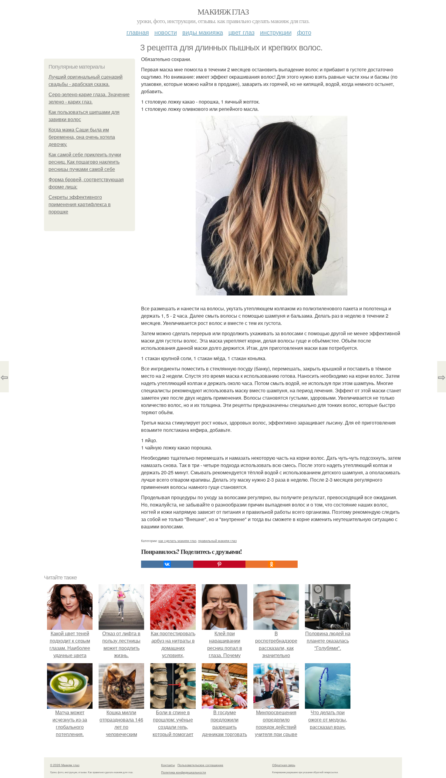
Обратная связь (283, 765)
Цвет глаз (241, 32)
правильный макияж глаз (217, 540)
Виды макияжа (202, 32)
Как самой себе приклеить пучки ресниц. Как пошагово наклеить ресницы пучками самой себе (85, 162)
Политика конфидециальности (183, 772)
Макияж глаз (223, 11)
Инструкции (276, 32)
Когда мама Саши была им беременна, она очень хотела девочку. (82, 137)
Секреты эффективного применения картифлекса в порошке (80, 204)
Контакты (168, 765)
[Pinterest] (219, 564)
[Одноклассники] (271, 564)
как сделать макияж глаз (177, 540)
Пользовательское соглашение (200, 765)
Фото (304, 32)
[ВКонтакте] (167, 564)
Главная (138, 32)
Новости (165, 32)
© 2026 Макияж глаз (64, 765)
